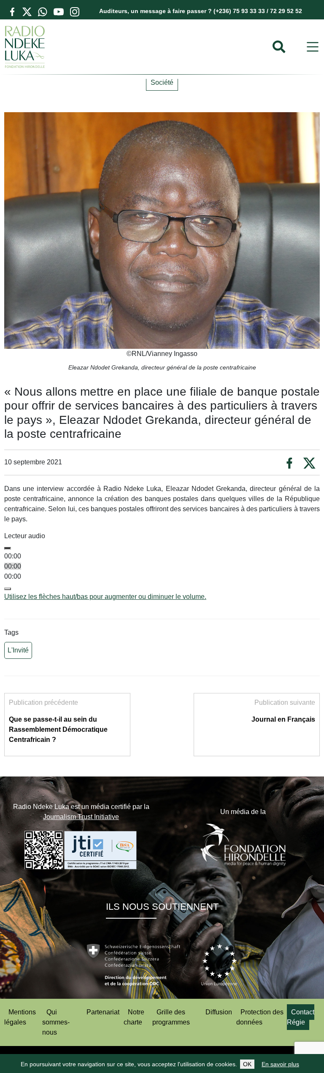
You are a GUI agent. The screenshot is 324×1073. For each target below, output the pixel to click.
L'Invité (18, 650)
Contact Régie (300, 1017)
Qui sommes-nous (56, 1022)
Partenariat (102, 1012)
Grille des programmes (171, 1017)
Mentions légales (20, 1017)
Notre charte (134, 1017)
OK (247, 1064)
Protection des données (260, 1017)
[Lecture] (7, 548)
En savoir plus (280, 1064)
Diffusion (218, 1012)
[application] (162, 571)
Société (162, 82)
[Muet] (7, 589)
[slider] (105, 596)
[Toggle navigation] (312, 47)
